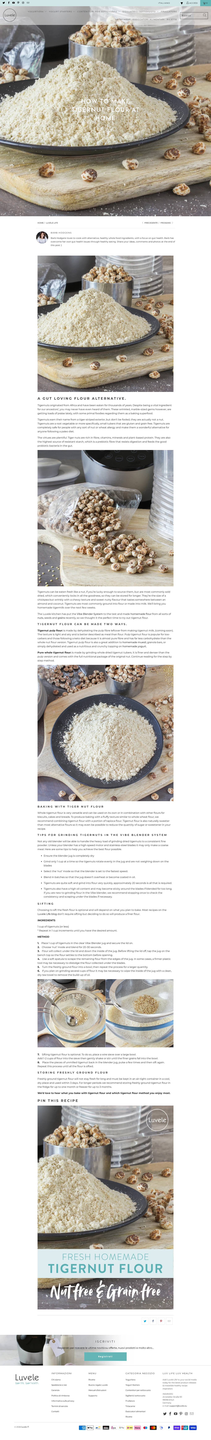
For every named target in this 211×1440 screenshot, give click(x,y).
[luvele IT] (9, 16)
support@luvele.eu (178, 1406)
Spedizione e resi (59, 1385)
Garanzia (55, 1390)
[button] (37, 12)
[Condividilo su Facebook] (153, 1321)
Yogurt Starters (133, 1385)
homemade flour (141, 613)
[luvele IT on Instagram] (23, 3)
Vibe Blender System (90, 613)
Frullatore (130, 1401)
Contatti (55, 1411)
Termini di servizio (59, 1406)
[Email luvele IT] (27, 3)
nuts (40, 617)
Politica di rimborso (60, 1395)
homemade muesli (134, 642)
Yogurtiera (130, 1380)
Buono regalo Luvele (98, 1385)
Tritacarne (130, 1406)
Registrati (105, 1356)
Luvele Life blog (47, 914)
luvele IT (25, 1427)
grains (61, 617)
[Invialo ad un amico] (169, 1321)
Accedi (193, 3)
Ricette (92, 1380)
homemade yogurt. (134, 646)
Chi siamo (56, 1380)
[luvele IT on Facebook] (8, 3)
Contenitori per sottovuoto (138, 1390)
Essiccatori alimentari (136, 1411)
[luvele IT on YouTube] (13, 3)
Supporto (93, 1395)
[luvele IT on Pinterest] (18, 3)
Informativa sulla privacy (62, 1401)
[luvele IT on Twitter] (3, 3)
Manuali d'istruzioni (97, 1390)
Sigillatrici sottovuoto (135, 1395)
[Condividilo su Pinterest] (161, 1321)
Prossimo (165, 223)
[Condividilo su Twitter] (145, 1321)
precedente (151, 223)
